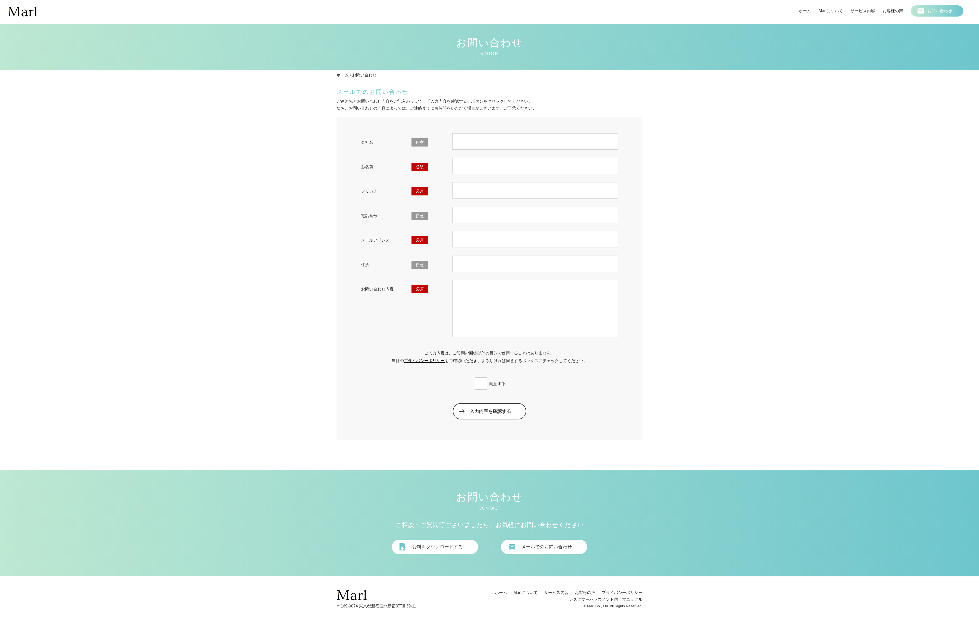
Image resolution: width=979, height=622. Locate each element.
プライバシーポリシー (424, 361)
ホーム (343, 75)
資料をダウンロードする (437, 546)
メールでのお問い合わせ (546, 546)
